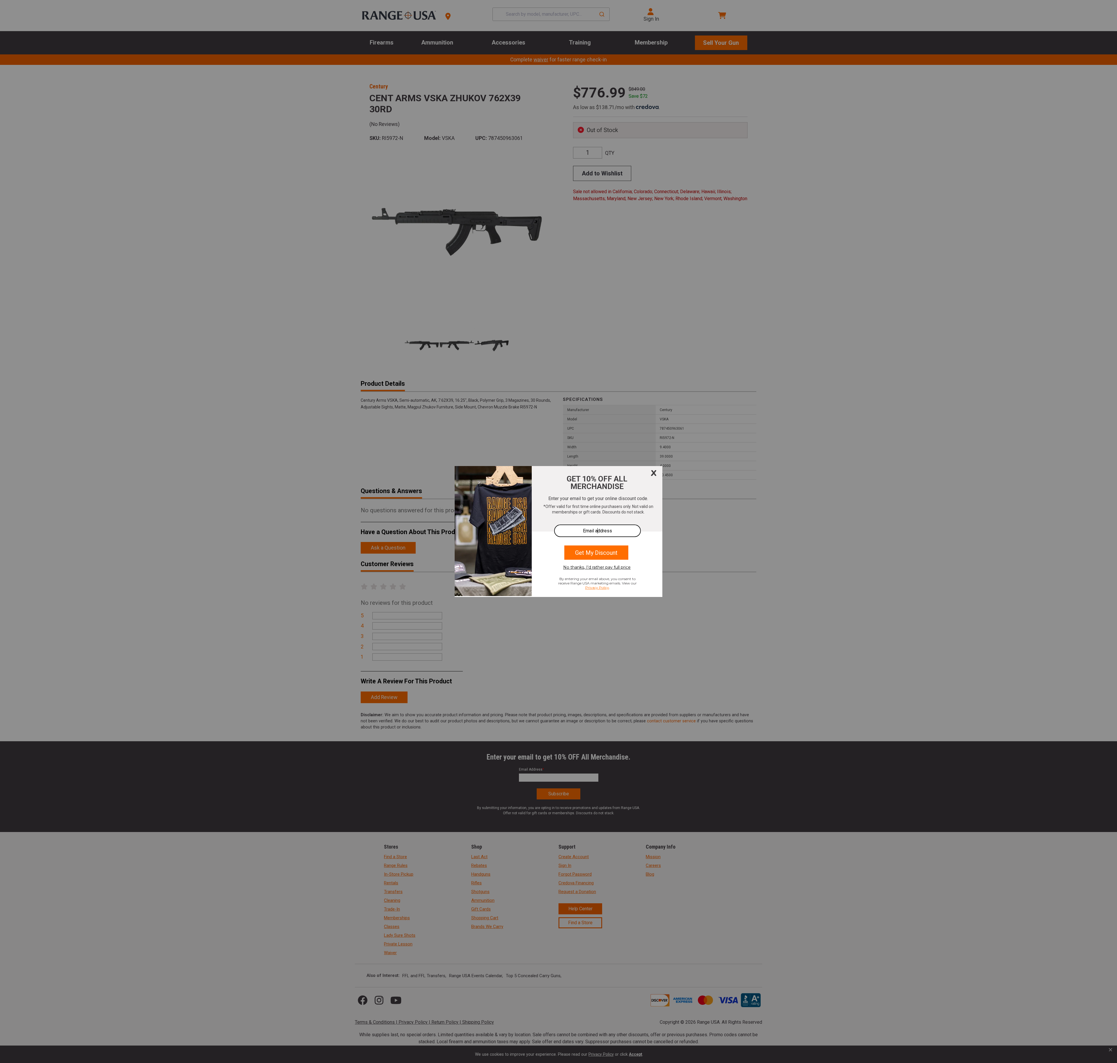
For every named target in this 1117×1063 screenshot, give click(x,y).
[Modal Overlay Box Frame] (558, 531)
